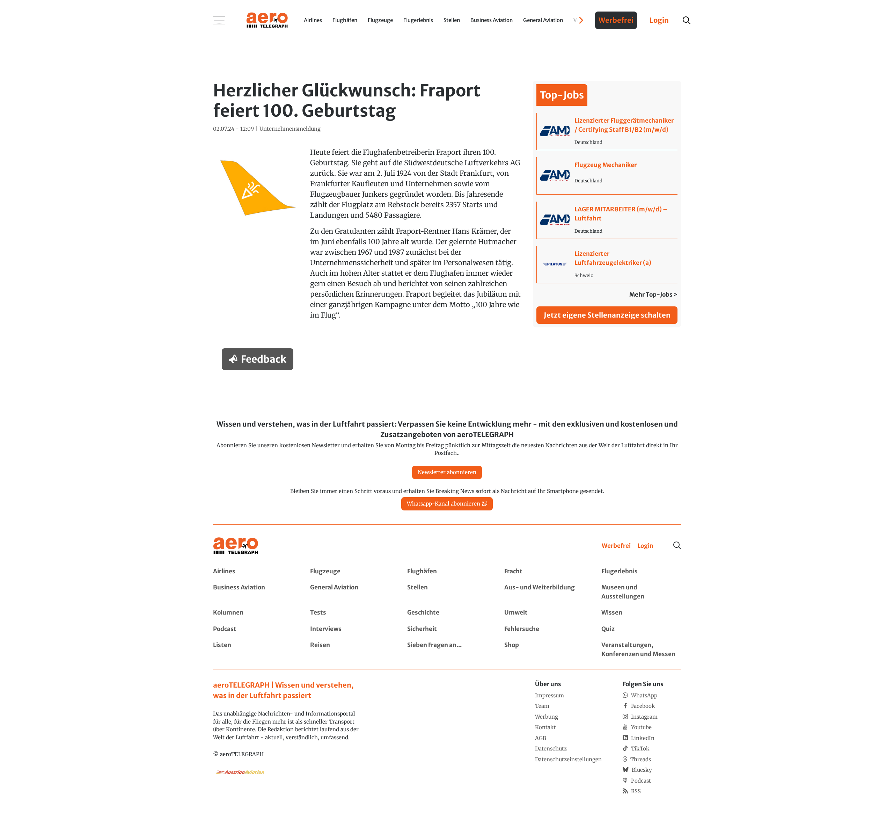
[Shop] (544, 650)
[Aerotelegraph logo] (267, 19)
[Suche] (677, 545)
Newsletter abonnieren (447, 472)
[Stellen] (447, 592)
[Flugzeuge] (350, 571)
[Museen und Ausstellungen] (641, 592)
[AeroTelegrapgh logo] (235, 546)
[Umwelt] (544, 612)
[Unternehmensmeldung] (290, 129)
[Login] (645, 546)
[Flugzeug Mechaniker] (607, 175)
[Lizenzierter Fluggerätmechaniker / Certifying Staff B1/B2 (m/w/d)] (607, 131)
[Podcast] (253, 629)
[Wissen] (641, 612)
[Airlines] (253, 571)
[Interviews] (350, 629)
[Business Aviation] (253, 592)
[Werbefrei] (616, 546)
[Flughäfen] (447, 571)
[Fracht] (544, 571)
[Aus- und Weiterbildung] (544, 592)
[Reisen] (350, 650)
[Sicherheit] (447, 629)
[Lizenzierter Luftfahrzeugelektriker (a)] (607, 264)
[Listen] (253, 650)
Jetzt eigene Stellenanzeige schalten (607, 315)
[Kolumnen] (253, 612)
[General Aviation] (350, 592)
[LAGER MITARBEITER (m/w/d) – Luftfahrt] (607, 220)
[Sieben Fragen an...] (447, 650)
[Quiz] (641, 629)
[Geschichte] (447, 612)
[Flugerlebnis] (641, 571)
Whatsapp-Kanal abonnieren (443, 503)
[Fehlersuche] (544, 629)
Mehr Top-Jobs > (653, 294)
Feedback (263, 359)
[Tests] (350, 612)
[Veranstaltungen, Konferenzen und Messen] (641, 650)
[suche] (686, 20)
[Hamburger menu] (219, 20)
